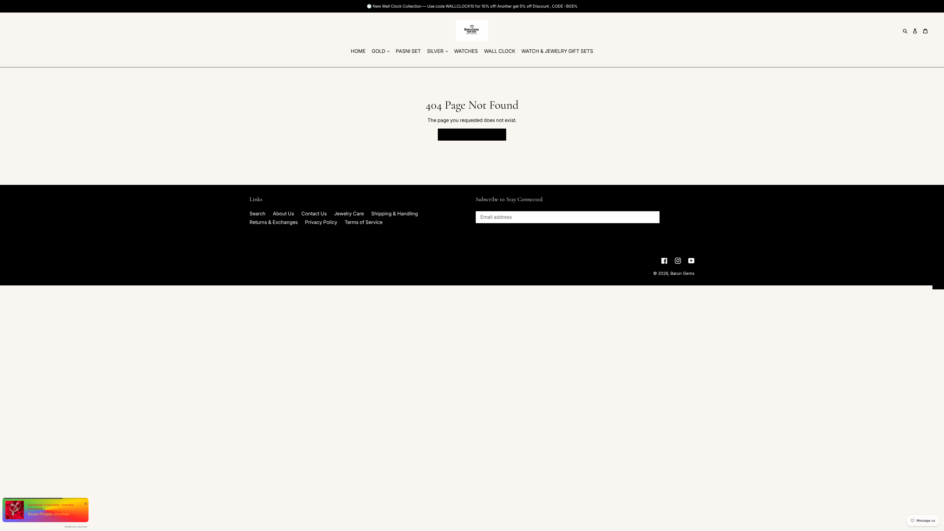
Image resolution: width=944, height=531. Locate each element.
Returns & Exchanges (274, 222)
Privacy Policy (321, 222)
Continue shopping (468, 134)
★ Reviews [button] (938, 271)
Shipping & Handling (394, 214)
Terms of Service (364, 222)
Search (258, 214)
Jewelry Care (349, 214)
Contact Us (314, 214)
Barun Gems (682, 273)
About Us (283, 214)
